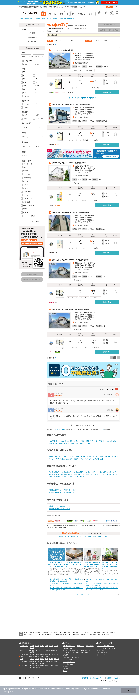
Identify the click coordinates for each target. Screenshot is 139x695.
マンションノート (60, 429)
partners (44, 689)
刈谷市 (76, 476)
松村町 (101, 456)
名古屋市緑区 (65, 474)
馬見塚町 (108, 456)
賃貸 (64, 646)
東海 (21, 656)
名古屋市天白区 (88, 474)
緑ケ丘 (51, 459)
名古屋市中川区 (90, 472)
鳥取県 (42, 661)
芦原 (95, 441)
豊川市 (58, 476)
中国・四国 (23, 661)
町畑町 (83, 456)
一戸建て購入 (67, 653)
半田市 (115, 474)
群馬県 (32, 652)
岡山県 (37, 661)
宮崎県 (56, 665)
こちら (102, 429)
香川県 (32, 663)
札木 (67, 443)
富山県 (46, 654)
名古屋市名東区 (76, 474)
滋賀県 (46, 659)
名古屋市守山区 (54, 474)
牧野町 (77, 456)
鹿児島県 (32, 667)
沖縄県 (38, 667)
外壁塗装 (65, 668)
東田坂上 (77, 441)
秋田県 (51, 646)
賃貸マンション (70, 646)
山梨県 (37, 654)
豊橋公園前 (74, 443)
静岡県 (42, 656)
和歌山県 (56, 659)
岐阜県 (37, 656)
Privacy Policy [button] (8, 692)
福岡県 (32, 665)
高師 (100, 441)
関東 (21, 650)
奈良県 (51, 659)
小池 (50, 443)
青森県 (37, 646)
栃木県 (57, 650)
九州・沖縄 (23, 665)
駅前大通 (52, 441)
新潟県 (32, 654)
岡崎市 (97, 474)
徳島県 (56, 661)
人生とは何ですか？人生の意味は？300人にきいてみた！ (74, 564)
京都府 (42, 659)
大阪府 (32, 659)
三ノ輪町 (96, 459)
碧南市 (70, 476)
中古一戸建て (97, 537)
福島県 (32, 648)
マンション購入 (67, 650)
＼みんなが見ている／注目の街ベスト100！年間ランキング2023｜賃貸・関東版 (56, 564)
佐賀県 (37, 665)
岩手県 (42, 646)
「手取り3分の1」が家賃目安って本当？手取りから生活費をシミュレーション (92, 564)
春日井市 (52, 476)
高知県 (42, 663)
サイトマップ (101, 655)
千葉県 (48, 650)
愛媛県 (37, 663)
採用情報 (117, 678)
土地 (105, 537)
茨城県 (53, 650)
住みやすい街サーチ (69, 662)
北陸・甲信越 (24, 654)
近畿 (21, 659)
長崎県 (42, 665)
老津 (114, 441)
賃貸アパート (80, 646)
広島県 (32, 661)
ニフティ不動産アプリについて (106, 648)
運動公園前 (69, 441)
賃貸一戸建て (90, 646)
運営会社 (85, 678)
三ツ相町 (115, 456)
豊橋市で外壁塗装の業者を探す (59, 506)
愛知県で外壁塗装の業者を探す (59, 509)
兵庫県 (37, 659)
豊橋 (82, 441)
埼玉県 (43, 650)
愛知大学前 (60, 441)
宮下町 (102, 459)
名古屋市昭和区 (54, 472)
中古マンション (76, 537)
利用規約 (109, 678)
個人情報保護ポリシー (97, 678)
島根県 (46, 661)
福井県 (56, 654)
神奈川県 (37, 650)
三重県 (46, 656)
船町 (91, 441)
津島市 (64, 476)
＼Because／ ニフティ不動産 (105, 646)
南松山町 (88, 459)
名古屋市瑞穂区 (66, 472)
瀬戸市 (109, 474)
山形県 (56, 646)
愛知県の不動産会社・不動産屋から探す (62, 493)
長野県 (42, 654)
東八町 (55, 443)
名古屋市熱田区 (78, 472)
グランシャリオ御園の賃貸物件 (63, 50)
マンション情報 (67, 659)
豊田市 (82, 476)
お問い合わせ (101, 650)
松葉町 (95, 456)
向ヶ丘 (90, 443)
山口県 (51, 661)
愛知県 (32, 656)
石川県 (51, 654)
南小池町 (69, 459)
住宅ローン (66, 666)
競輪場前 (62, 443)
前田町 (51, 456)
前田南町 (65, 456)
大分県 (51, 665)
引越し (65, 671)
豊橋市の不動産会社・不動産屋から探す (62, 490)
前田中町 (58, 456)
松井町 (89, 456)
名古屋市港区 (101, 472)
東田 (87, 441)
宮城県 (46, 646)
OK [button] (128, 690)
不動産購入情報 (67, 648)
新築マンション (64, 537)
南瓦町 (62, 459)
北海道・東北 (24, 646)
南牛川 (57, 459)
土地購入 (65, 655)
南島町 (82, 459)
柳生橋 (109, 441)
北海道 (32, 646)
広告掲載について (102, 653)
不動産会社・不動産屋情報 (71, 657)
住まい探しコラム (68, 664)
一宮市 (103, 474)
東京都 (32, 650)
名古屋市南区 (111, 472)
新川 (81, 443)
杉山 (104, 441)
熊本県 (46, 665)
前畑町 (71, 456)
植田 (85, 443)
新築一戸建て (87, 537)
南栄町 (76, 459)
